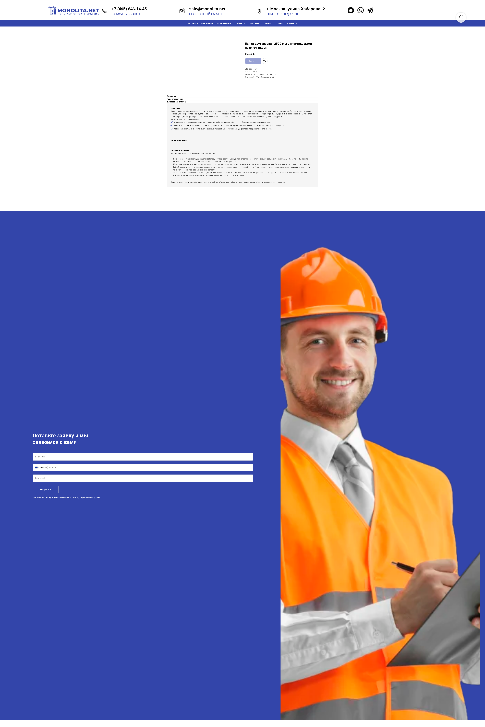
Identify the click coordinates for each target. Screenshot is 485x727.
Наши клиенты (224, 23)
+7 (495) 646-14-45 (129, 9)
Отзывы (279, 23)
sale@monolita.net (207, 9)
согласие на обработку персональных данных (79, 497)
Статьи (267, 23)
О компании (207, 23)
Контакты (292, 23)
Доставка (254, 23)
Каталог (192, 23)
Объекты (240, 23)
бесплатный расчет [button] (206, 14)
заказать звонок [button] (126, 14)
